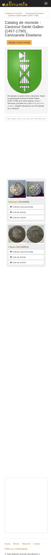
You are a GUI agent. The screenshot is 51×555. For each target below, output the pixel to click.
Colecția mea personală (22, 207)
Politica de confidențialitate (16, 549)
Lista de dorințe (19, 212)
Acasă (7, 544)
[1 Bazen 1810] (17, 234)
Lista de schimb (19, 217)
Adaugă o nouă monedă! (19, 42)
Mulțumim (26, 544)
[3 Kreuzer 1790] (17, 189)
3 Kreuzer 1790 (15, 202)
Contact (36, 544)
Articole (16, 544)
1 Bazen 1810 (14, 247)
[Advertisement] (25, 153)
